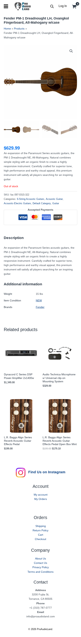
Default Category (42, 203)
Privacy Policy (40, 567)
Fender (40, 307)
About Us (40, 558)
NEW (39, 300)
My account (40, 494)
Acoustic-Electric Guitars (17, 203)
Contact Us (40, 562)
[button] (71, 51)
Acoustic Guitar (54, 199)
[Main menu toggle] (6, 6)
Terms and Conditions (40, 571)
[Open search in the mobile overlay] (52, 6)
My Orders (40, 498)
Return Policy (40, 530)
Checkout (40, 539)
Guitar (55, 203)
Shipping (40, 526)
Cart (40, 534)
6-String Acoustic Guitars (30, 199)
